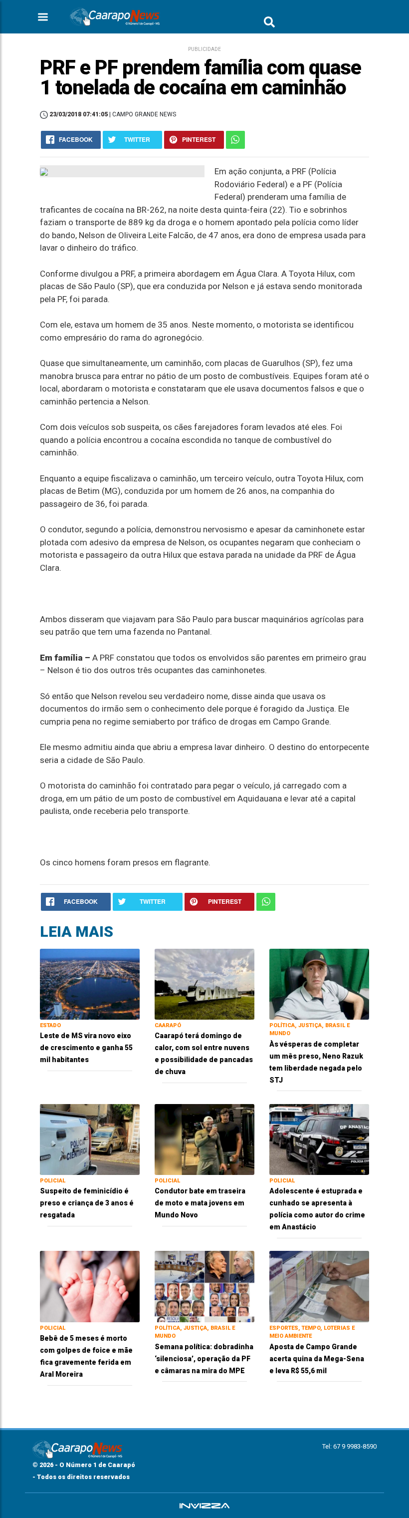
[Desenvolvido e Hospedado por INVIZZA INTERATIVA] (204, 1505)
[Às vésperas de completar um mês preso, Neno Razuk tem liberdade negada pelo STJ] (319, 983)
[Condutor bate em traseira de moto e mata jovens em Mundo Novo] (204, 1138)
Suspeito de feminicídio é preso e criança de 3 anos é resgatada (87, 1203)
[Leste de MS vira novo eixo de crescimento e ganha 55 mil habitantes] (90, 983)
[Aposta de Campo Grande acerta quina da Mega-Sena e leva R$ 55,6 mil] (319, 1286)
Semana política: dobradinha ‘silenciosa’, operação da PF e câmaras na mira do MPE (204, 1359)
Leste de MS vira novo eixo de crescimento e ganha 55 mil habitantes (86, 1048)
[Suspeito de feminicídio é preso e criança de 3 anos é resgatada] (90, 1138)
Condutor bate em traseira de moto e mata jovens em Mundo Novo (200, 1203)
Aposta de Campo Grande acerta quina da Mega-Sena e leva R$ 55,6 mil (316, 1359)
